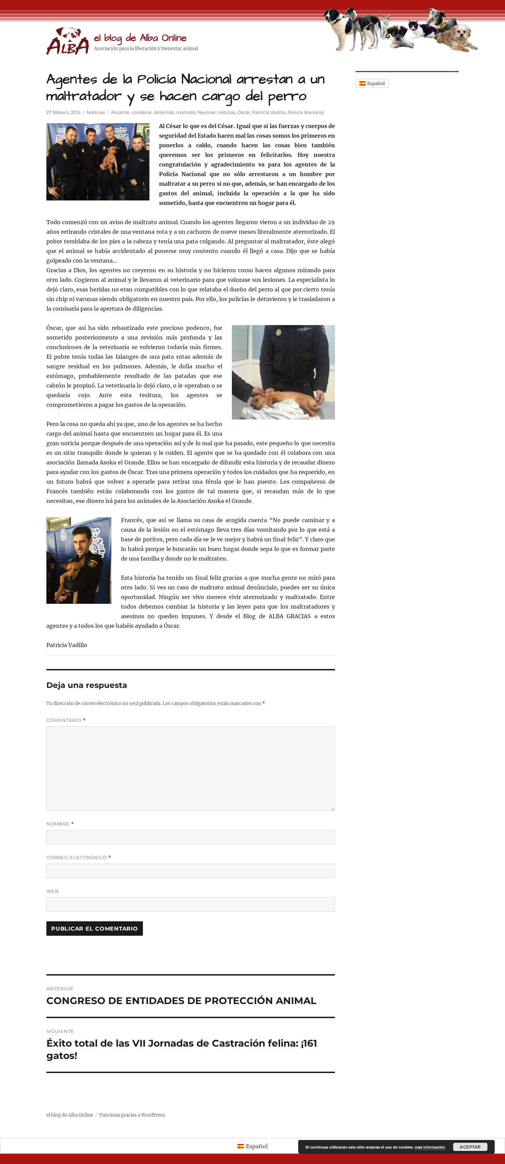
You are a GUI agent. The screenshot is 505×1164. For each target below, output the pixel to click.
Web (52, 891)
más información (430, 1147)
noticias (226, 112)
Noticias (96, 112)
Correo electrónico (78, 858)
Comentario (66, 720)
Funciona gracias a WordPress (132, 1115)
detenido (164, 112)
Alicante (120, 112)
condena (142, 112)
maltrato (185, 112)
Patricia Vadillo (269, 112)
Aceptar (470, 1147)
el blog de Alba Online (140, 38)
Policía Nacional (306, 112)
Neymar (207, 112)
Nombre (60, 824)
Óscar (243, 112)
